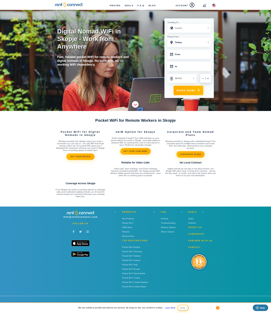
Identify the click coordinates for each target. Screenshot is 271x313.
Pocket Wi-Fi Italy (130, 265)
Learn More (170, 308)
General (164, 218)
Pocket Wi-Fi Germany (132, 251)
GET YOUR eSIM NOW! (135, 151)
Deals (190, 218)
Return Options (167, 232)
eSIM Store (127, 227)
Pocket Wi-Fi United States (134, 286)
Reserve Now (128, 236)
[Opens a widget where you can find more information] (260, 308)
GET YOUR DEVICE (80, 157)
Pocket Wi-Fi (127, 223)
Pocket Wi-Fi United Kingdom (135, 282)
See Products (128, 218)
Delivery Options (168, 227)
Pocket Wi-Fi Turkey (131, 278)
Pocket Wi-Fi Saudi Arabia (133, 273)
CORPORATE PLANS (190, 154)
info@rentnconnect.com (80, 217)
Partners (192, 223)
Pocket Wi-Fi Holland (131, 256)
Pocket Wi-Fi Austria (131, 247)
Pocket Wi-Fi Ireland (131, 260)
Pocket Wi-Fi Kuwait (131, 269)
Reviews (126, 232)
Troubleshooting (168, 223)
